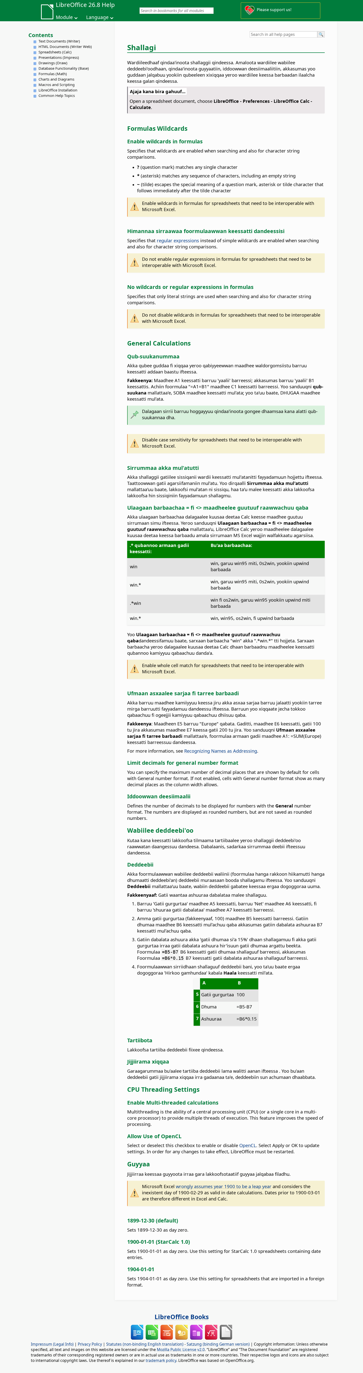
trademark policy (161, 1360)
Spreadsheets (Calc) (55, 51)
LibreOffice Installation (58, 89)
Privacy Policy (90, 1344)
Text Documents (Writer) (59, 41)
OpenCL (247, 1145)
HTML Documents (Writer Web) (65, 46)
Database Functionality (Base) (64, 68)
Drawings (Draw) (53, 62)
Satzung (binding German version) (218, 1344)
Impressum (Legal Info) (52, 1344)
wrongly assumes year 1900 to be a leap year (223, 1186)
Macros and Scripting (57, 84)
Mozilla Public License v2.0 (181, 1349)
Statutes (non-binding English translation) (144, 1344)
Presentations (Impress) (59, 57)
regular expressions (178, 240)
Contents (40, 35)
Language (97, 17)
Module (64, 17)
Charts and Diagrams (56, 79)
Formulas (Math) (53, 73)
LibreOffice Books (182, 1316)
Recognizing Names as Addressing (220, 751)
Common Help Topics (57, 95)
